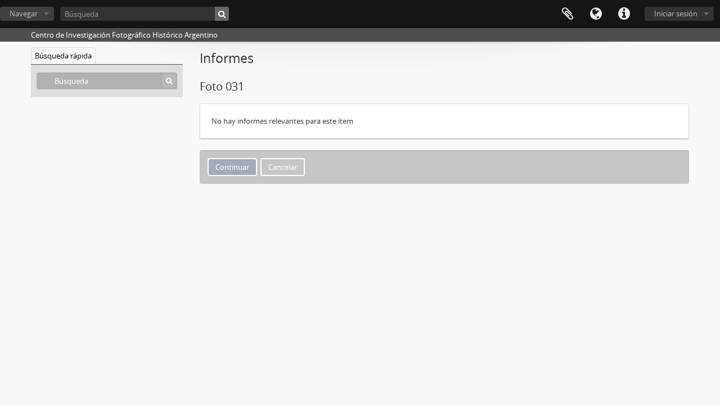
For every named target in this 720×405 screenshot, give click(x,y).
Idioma (596, 14)
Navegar (24, 13)
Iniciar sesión (676, 13)
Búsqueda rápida (63, 56)
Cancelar (282, 167)
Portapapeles (568, 14)
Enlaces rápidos (624, 14)
